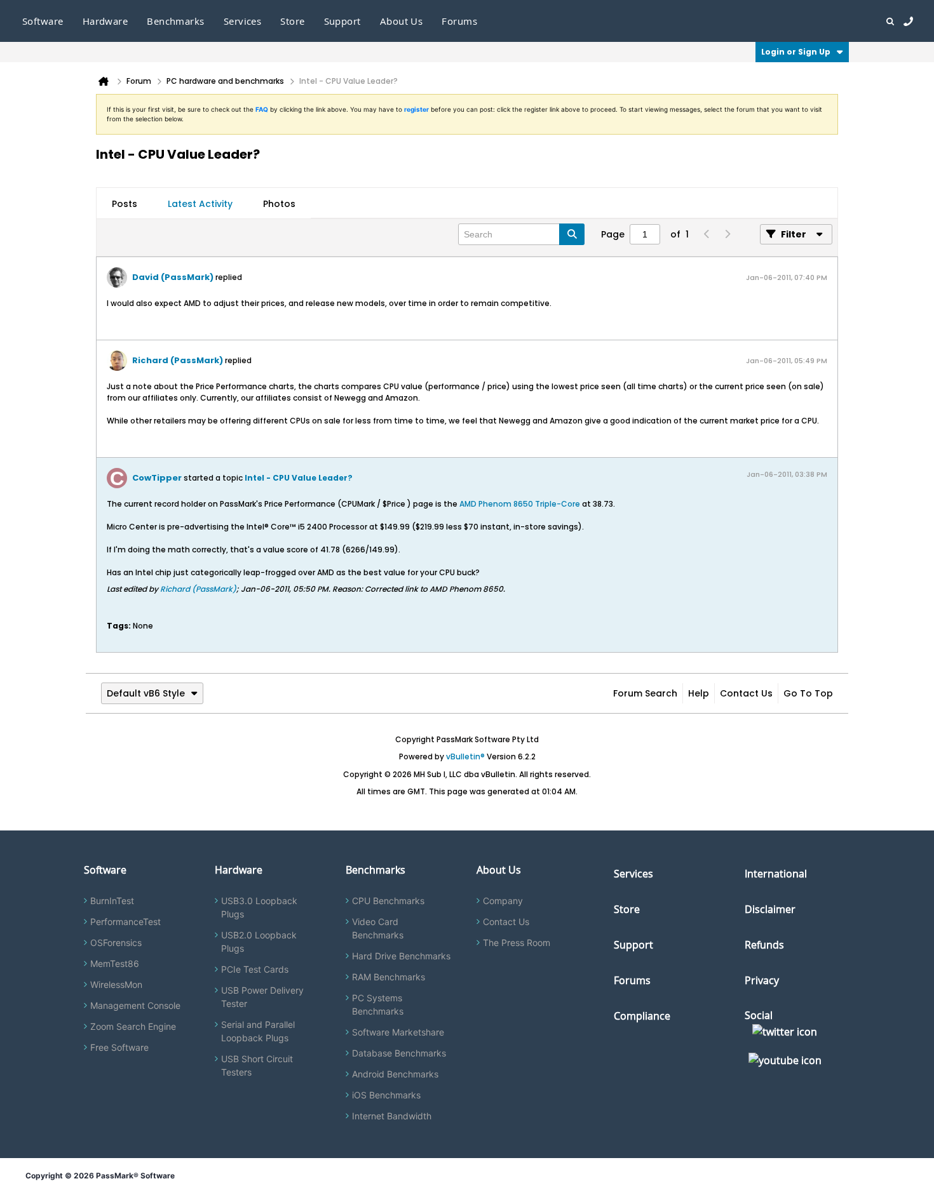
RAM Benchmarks (388, 976)
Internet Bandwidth (391, 1115)
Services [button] (243, 21)
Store (627, 909)
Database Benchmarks (399, 1053)
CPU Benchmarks (388, 900)
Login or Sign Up (795, 51)
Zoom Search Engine (133, 1026)
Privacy (762, 980)
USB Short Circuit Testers (257, 1065)
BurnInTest (112, 900)
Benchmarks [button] (176, 21)
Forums (459, 21)
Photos (279, 203)
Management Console (135, 1005)
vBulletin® (465, 756)
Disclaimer (770, 909)
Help (698, 693)
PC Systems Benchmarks (377, 1004)
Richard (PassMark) (177, 360)
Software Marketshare (398, 1032)
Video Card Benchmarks (377, 928)
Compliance (642, 1016)
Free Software (119, 1047)
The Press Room (516, 942)
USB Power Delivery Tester (262, 997)
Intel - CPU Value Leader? (299, 477)
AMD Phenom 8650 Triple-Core (519, 503)
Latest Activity (200, 203)
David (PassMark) (172, 277)
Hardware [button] (105, 21)
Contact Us (746, 693)
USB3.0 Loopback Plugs (259, 907)
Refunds (764, 945)
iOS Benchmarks (386, 1095)
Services (633, 874)
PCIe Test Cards (254, 969)
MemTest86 (114, 963)
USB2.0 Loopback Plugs (259, 942)
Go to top (808, 693)
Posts (124, 203)
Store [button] (292, 21)
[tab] (124, 204)
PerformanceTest (125, 921)
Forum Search (645, 693)
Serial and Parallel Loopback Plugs (258, 1031)
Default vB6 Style (146, 693)
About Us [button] (401, 21)
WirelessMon (116, 984)
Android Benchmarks (395, 1074)
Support (342, 21)
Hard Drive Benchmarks (401, 955)
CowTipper (157, 478)
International (776, 874)
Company (503, 900)
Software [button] (43, 21)
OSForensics (116, 942)
